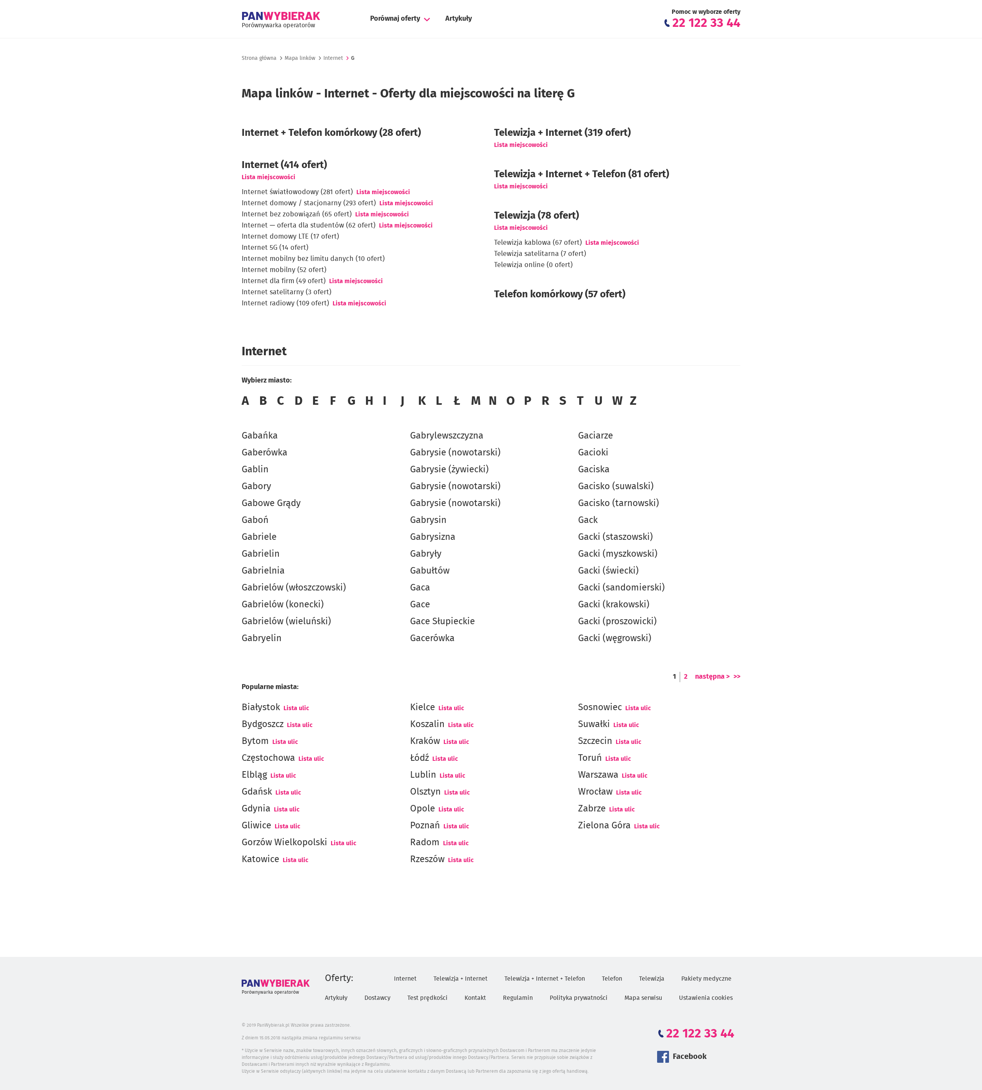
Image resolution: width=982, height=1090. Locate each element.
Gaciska (594, 469)
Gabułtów (430, 571)
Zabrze (592, 808)
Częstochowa (268, 758)
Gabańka (260, 435)
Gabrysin (428, 520)
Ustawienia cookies (706, 998)
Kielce (422, 707)
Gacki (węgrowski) (614, 638)
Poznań (425, 825)
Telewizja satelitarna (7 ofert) (540, 254)
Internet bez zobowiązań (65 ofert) (297, 214)
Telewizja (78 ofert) (536, 216)
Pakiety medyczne (706, 979)
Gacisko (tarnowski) (618, 503)
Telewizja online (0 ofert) (533, 265)
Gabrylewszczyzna (446, 435)
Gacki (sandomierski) (621, 587)
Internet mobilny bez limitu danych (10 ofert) (313, 259)
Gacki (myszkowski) (617, 554)
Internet (333, 58)
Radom (425, 842)
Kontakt (475, 998)
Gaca (420, 587)
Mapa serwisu (643, 998)
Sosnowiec (600, 707)
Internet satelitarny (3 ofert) (286, 292)
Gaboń (255, 520)
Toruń (590, 758)
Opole (422, 808)
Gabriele (259, 537)
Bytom (255, 741)
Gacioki (593, 452)
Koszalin (427, 724)
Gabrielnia (263, 571)
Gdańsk (257, 791)
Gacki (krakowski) (613, 604)
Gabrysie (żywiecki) (449, 469)
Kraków (425, 741)
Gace (420, 604)
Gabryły (426, 554)
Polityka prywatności (579, 998)
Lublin (423, 775)
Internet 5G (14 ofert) (275, 247)
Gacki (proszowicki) (617, 621)
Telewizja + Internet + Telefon (544, 979)
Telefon (612, 979)
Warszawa (598, 775)
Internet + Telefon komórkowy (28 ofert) (331, 133)
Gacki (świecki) (608, 571)
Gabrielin (261, 554)
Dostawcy (377, 998)
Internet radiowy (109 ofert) (285, 303)
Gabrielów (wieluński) (286, 621)
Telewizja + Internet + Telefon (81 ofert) (581, 174)
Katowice (260, 859)
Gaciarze (595, 435)
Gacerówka (432, 638)
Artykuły (458, 18)
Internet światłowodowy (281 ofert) (297, 192)
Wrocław (595, 791)
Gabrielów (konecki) (283, 604)
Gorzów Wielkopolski (284, 842)
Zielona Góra (604, 825)
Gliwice (256, 825)
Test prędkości (427, 998)
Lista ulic (296, 708)
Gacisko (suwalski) (616, 486)
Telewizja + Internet (460, 979)
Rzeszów (427, 859)
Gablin (255, 469)
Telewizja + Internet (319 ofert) (562, 133)
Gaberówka (264, 452)
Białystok (261, 707)
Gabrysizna (432, 537)
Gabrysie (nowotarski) (455, 452)
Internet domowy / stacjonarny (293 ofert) (309, 203)
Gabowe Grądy (271, 503)
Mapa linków (300, 58)
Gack (588, 520)
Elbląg (254, 775)
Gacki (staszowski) (615, 537)
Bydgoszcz (262, 724)
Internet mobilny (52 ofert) (284, 270)
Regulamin (518, 998)
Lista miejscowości (268, 177)
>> (736, 676)
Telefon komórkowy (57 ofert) (559, 294)
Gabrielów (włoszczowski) (294, 587)
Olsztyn (425, 791)
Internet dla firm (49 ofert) (284, 281)
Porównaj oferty (395, 18)
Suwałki (594, 724)
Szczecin (595, 741)
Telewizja (651, 979)
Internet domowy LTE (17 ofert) (290, 236)
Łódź (419, 758)
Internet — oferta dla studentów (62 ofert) (309, 225)
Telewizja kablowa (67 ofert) (538, 242)
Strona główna (259, 58)
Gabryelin (262, 638)
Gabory (256, 486)
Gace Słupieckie (442, 621)
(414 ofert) (284, 165)
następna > (712, 676)
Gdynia (256, 808)
